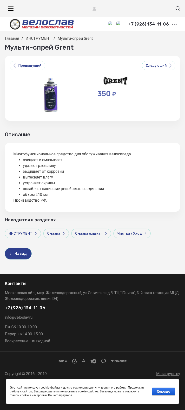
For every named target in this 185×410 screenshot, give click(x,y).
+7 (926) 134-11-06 (148, 24)
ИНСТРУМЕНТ (38, 38)
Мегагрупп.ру (168, 373)
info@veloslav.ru (19, 317)
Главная (12, 38)
